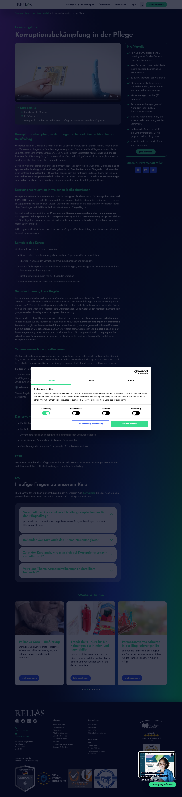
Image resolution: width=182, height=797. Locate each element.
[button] (172, 754)
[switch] (76, 413)
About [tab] (131, 380)
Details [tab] (91, 380)
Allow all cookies (129, 424)
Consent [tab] (51, 380)
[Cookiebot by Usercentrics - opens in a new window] (136, 372)
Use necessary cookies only (90, 424)
